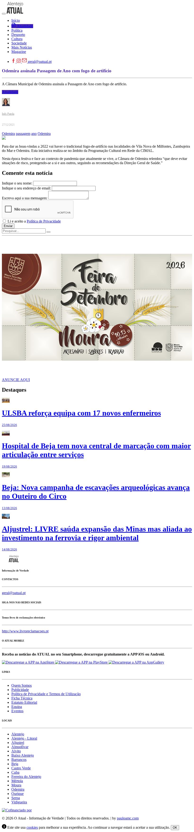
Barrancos (18, 760)
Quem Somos (21, 685)
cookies (32, 827)
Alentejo (17, 734)
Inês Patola (8, 114)
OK (175, 827)
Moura (16, 785)
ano (34, 134)
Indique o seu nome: (17, 183)
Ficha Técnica (21, 698)
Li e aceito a (34, 221)
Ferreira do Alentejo (26, 777)
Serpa (15, 798)
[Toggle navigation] (4, 13)
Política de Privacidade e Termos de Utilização (46, 694)
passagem (23, 134)
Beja (14, 764)
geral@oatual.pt (40, 62)
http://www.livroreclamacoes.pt (25, 631)
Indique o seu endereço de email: (26, 188)
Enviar (8, 226)
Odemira (8, 134)
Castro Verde (21, 768)
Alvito (16, 751)
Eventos (17, 711)
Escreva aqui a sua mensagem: (24, 198)
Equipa (16, 707)
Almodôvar (19, 747)
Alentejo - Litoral (24, 738)
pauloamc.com (128, 818)
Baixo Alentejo (22, 755)
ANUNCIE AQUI (16, 380)
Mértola (17, 781)
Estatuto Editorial (24, 702)
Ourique (17, 794)
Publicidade (20, 690)
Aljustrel (17, 743)
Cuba (15, 772)
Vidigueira (19, 802)
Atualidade (10, 92)
